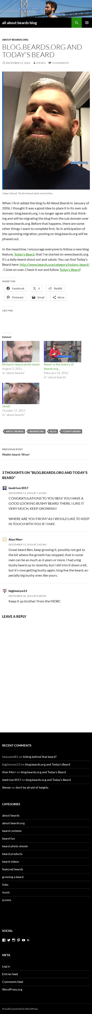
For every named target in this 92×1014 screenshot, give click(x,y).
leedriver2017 (18, 488)
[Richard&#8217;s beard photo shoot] (21, 351)
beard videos (10, 861)
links (5, 884)
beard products (12, 854)
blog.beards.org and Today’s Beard (47, 764)
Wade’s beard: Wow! (16, 452)
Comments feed (12, 981)
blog (53, 431)
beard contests (12, 831)
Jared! (6, 406)
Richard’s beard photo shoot (21, 364)
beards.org (37, 431)
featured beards (12, 869)
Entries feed (10, 974)
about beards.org (15, 39)
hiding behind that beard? (40, 756)
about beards (15, 431)
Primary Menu (87, 23)
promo (6, 900)
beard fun (8, 838)
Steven (41, 62)
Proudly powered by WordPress (20, 1008)
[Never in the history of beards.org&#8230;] (62, 351)
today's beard (71, 431)
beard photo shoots (15, 846)
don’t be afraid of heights (32, 787)
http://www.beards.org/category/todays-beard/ (54, 264)
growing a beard (13, 877)
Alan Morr (16, 539)
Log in (6, 966)
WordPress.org (12, 989)
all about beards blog (19, 22)
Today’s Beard (24, 254)
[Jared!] (21, 393)
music (6, 892)
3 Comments (60, 62)
